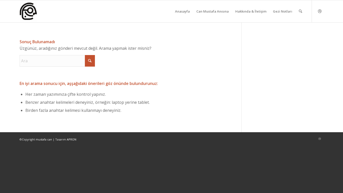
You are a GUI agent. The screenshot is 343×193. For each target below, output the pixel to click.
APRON (71, 139)
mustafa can (44, 139)
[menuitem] (182, 11)
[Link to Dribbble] (319, 11)
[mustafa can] (28, 11)
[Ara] (300, 11)
